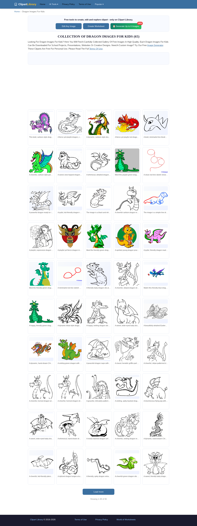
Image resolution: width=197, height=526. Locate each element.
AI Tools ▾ (53, 4)
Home (42, 4)
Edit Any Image (69, 26)
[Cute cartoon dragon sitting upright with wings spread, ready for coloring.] (98, 275)
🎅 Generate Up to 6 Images (127, 25)
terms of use (96, 48)
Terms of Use (85, 4)
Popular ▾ (99, 4)
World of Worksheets (126, 519)
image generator (155, 45)
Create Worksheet (96, 26)
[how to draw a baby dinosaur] (156, 198)
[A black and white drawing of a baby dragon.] (98, 198)
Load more (99, 492)
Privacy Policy (68, 4)
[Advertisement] (98, 87)
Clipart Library (36, 519)
